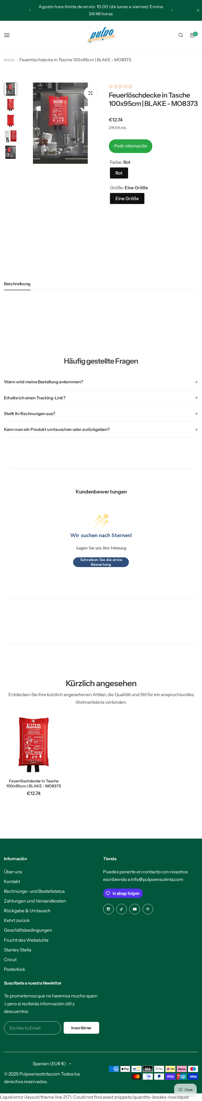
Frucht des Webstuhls (26, 940)
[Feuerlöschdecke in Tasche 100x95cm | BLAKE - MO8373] (33, 744)
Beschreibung (17, 283)
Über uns (13, 871)
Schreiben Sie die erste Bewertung (101, 562)
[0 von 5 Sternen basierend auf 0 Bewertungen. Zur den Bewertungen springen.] (122, 86)
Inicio (9, 59)
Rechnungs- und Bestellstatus (34, 891)
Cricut (10, 959)
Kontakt (12, 881)
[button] (30, 10)
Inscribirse (81, 1027)
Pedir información (130, 146)
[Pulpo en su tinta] (101, 35)
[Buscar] (180, 35)
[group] (60, 123)
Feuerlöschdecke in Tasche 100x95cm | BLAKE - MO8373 (33, 783)
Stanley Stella (17, 949)
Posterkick (14, 969)
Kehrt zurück (17, 920)
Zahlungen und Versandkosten (35, 901)
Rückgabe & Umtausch (27, 910)
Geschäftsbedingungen (28, 930)
